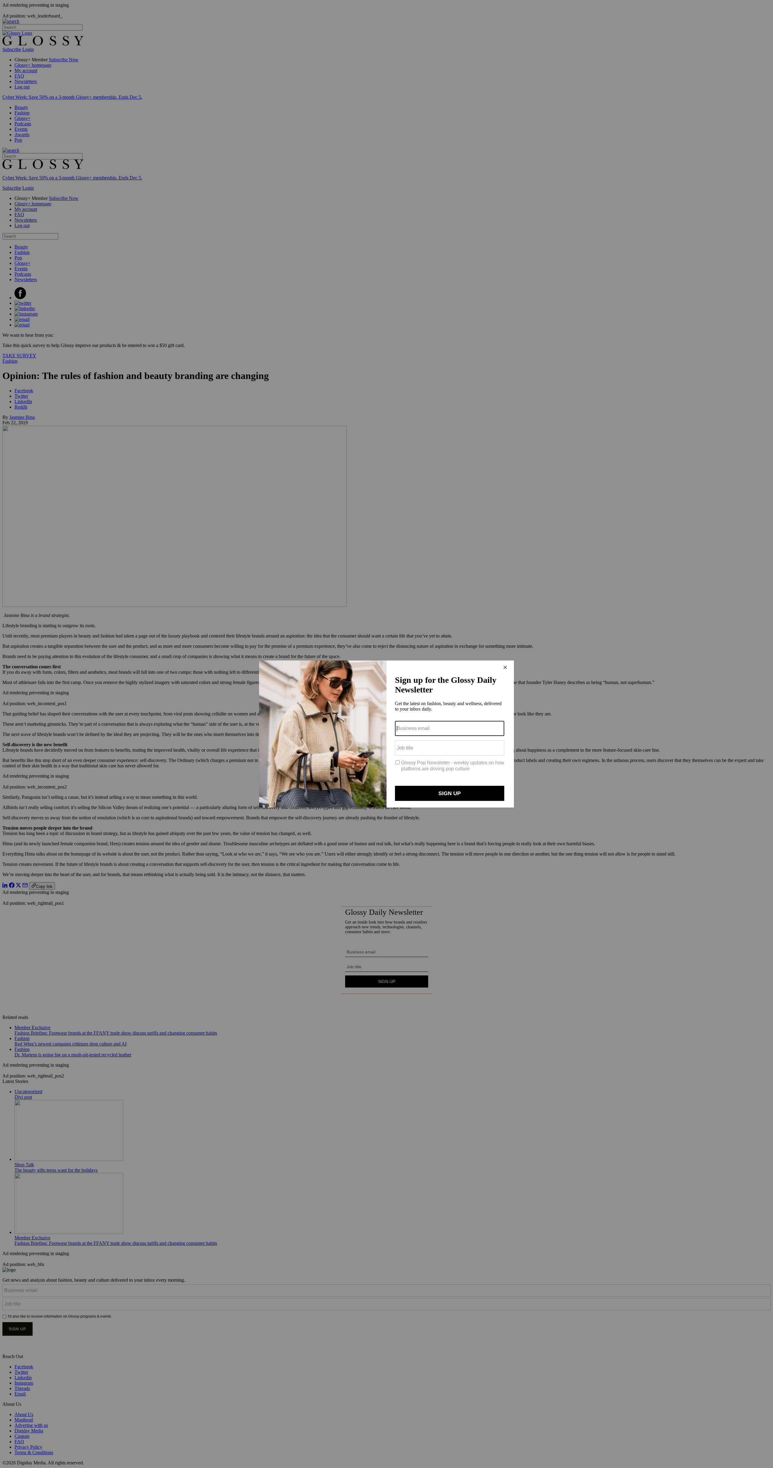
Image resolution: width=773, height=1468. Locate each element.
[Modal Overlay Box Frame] (386, 734)
